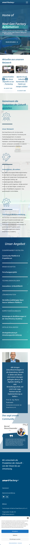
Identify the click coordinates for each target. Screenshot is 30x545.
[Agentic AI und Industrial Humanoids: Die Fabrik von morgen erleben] (22, 66)
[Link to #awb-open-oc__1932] (27, 2)
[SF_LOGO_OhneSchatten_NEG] (8, 2)
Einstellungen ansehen (15, 539)
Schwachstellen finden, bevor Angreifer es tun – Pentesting (8, 80)
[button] (28, 518)
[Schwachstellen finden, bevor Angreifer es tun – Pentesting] (8, 66)
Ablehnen (15, 535)
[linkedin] (7, 496)
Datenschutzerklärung (13, 542)
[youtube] (3, 496)
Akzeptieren (15, 531)
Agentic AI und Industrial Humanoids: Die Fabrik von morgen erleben (22, 82)
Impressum (20, 542)
